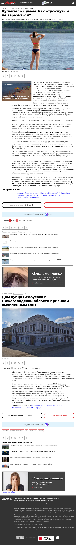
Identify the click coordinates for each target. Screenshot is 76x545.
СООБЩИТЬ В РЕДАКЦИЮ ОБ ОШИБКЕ (47, 503)
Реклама (42, 498)
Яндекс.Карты (6, 358)
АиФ (17, 71)
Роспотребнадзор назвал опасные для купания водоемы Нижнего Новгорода (34, 253)
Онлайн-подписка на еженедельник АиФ (27, 500)
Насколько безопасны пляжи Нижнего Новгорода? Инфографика (43, 193)
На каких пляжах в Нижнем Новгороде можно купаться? (39, 195)
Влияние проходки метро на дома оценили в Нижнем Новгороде (30, 457)
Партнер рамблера (31, 537)
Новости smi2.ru (8, 288)
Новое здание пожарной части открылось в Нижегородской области (31, 464)
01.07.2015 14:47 (6, 8)
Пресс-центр (34, 498)
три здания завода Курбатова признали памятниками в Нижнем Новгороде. (38, 407)
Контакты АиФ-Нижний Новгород (24, 503)
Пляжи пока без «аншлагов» (27, 197)
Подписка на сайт (47, 500)
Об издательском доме (21, 498)
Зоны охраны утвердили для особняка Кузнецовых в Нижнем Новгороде (32, 451)
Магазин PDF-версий (53, 498)
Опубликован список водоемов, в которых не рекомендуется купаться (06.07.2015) (35, 260)
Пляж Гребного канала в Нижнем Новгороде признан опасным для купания (34, 247)
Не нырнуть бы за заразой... (18, 241)
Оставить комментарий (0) (59, 205)
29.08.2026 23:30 (7, 294)
